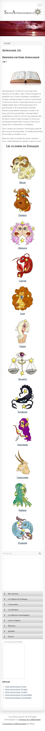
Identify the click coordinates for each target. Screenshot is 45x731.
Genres (11, 636)
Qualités (11, 631)
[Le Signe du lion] (22, 298)
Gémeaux (22, 248)
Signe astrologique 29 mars (16, 689)
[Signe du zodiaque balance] (22, 364)
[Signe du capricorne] (22, 462)
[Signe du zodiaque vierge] (22, 331)
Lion (22, 313)
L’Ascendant (13, 604)
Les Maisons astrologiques (19, 615)
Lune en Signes (14, 620)
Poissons (22, 543)
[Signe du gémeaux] (22, 233)
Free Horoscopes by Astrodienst (13, 642)
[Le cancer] (22, 266)
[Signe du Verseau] (22, 495)
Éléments (11, 626)
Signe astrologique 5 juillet (16, 692)
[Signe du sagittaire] (22, 429)
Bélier (22, 182)
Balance (22, 379)
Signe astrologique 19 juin (15, 687)
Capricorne (22, 477)
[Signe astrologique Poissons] (22, 528)
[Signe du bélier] (22, 167)
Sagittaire (22, 444)
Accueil (7, 43)
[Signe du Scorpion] (22, 397)
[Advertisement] (16, 575)
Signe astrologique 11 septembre (18, 698)
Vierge (22, 346)
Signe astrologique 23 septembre (18, 695)
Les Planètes (13, 610)
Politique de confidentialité (30, 720)
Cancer (22, 280)
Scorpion (22, 411)
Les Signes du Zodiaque (17, 599)
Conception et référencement (14, 724)
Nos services (13, 594)
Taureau (22, 215)
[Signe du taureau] (22, 200)
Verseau (22, 510)
